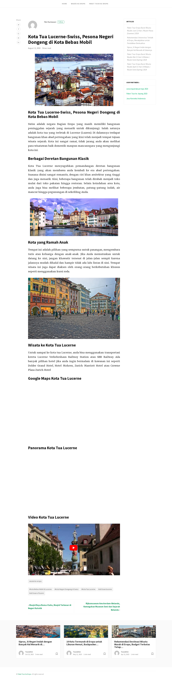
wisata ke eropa (35, 581)
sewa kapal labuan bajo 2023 (137, 89)
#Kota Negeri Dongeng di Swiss (66, 589)
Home (64, 4)
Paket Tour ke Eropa (98, 4)
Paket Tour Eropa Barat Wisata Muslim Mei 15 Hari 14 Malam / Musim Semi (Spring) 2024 (139, 57)
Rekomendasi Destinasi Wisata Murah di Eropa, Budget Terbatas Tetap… (132, 644)
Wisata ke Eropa (78, 4)
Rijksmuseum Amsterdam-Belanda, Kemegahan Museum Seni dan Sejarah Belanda (101, 606)
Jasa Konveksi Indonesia (136, 98)
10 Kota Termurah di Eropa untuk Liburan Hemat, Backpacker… (84, 643)
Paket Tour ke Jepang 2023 (136, 93)
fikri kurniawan (53, 22)
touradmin (29, 652)
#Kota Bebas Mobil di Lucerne (40, 589)
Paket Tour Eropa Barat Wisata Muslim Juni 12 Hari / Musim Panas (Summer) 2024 (140, 31)
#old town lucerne (105, 589)
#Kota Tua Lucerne (88, 589)
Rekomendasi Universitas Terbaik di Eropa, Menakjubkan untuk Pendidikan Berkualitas (140, 40)
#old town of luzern (36, 593)
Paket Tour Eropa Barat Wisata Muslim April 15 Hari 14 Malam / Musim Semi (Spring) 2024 (139, 67)
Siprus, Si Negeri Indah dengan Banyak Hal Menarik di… (35, 643)
